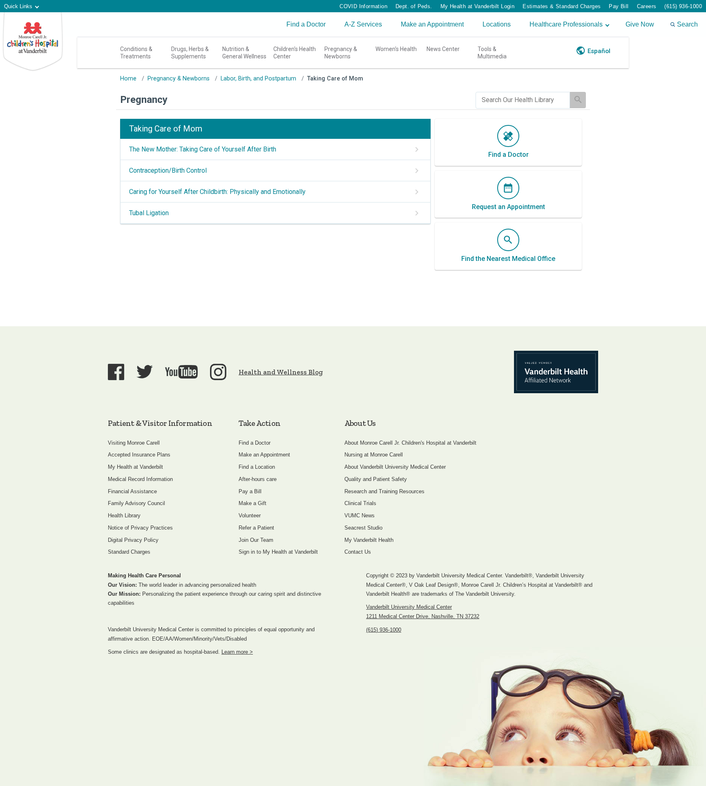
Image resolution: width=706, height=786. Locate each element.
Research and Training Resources (384, 491)
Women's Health (396, 49)
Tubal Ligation (149, 213)
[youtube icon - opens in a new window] (181, 372)
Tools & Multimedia (492, 53)
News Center (443, 49)
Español (599, 51)
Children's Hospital (32, 41)
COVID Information (363, 6)
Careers (647, 6)
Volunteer (250, 515)
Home (128, 78)
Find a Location (257, 467)
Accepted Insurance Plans (139, 455)
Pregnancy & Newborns (340, 53)
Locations (497, 24)
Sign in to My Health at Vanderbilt (278, 552)
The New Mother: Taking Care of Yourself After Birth (202, 149)
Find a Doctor (306, 24)
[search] (523, 100)
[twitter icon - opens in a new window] (144, 372)
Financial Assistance (132, 491)
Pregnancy (144, 99)
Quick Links (18, 6)
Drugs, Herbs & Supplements (190, 53)
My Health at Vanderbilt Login (477, 6)
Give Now (640, 24)
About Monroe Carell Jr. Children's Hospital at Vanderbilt (410, 443)
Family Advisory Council (136, 503)
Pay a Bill (250, 491)
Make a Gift (252, 503)
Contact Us (357, 552)
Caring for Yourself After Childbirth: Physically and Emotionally (217, 192)
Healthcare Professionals (566, 24)
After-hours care (258, 479)
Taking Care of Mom (335, 78)
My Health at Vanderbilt (135, 467)
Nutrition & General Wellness (244, 53)
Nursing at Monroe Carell (373, 455)
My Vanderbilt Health (368, 540)
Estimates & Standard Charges (562, 6)
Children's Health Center (294, 53)
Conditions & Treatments (136, 53)
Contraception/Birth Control (168, 170)
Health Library (124, 515)
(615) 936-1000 (683, 6)
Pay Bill (618, 6)
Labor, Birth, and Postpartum (258, 78)
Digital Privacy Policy (133, 540)
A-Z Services (363, 24)
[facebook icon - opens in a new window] (116, 372)
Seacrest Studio (363, 528)
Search (687, 24)
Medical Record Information (140, 479)
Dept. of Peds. (413, 6)
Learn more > (237, 652)
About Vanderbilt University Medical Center (395, 467)
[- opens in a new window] (556, 372)
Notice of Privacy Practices (140, 528)
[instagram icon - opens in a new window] (218, 372)
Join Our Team (256, 540)
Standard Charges (129, 552)
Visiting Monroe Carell (134, 443)
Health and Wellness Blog (281, 372)
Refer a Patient (256, 528)
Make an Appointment (432, 24)
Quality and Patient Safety (375, 479)
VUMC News (359, 515)
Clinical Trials (360, 503)
